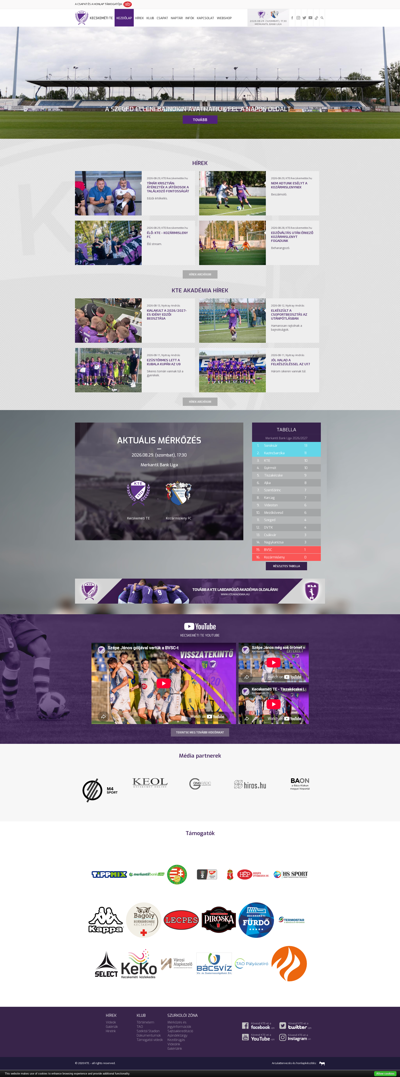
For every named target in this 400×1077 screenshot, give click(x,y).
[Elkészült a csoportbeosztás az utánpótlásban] (232, 341)
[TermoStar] (293, 914)
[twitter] (304, 17)
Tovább (200, 119)
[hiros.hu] (117, 784)
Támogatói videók (150, 1034)
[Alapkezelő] (176, 957)
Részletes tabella (286, 566)
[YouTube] (310, 17)
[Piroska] (218, 914)
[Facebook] (292, 17)
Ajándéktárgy (178, 1030)
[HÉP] (253, 868)
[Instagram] (298, 17)
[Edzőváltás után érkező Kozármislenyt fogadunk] (232, 263)
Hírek (139, 18)
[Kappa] (106, 914)
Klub (150, 18)
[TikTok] (316, 17)
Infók (189, 18)
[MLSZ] (177, 868)
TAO (140, 1021)
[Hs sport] (290, 868)
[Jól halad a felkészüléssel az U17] (232, 391)
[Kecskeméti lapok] (267, 780)
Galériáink (175, 1043)
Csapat (162, 18)
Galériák (112, 1021)
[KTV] (217, 786)
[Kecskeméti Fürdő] (256, 914)
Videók (111, 1016)
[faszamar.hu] (321, 1057)
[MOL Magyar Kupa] (207, 868)
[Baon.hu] (167, 783)
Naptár (177, 18)
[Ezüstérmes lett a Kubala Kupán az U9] (108, 391)
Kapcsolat (205, 18)
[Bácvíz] (214, 957)
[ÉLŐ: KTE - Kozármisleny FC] (108, 263)
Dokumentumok (149, 1030)
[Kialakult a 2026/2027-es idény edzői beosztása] (108, 341)
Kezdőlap (124, 18)
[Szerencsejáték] (109, 868)
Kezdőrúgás (176, 1034)
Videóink (174, 1038)
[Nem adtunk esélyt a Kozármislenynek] (232, 214)
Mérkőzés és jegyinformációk (179, 1018)
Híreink (111, 1025)
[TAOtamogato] (251, 957)
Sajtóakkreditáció (180, 1025)
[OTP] (147, 868)
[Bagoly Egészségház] (143, 914)
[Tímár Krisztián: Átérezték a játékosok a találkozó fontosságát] (108, 214)
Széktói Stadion (148, 1025)
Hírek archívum (200, 274)
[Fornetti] (289, 957)
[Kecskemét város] (230, 868)
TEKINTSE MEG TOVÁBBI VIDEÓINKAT (200, 732)
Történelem (145, 1016)
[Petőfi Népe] (317, 783)
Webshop (224, 18)
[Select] (106, 957)
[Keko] (139, 957)
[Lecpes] (181, 914)
